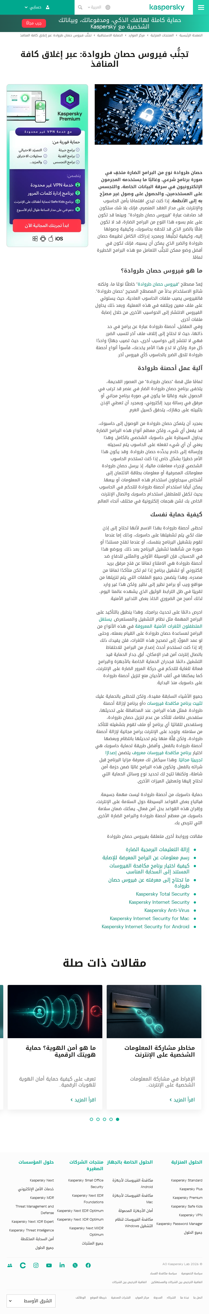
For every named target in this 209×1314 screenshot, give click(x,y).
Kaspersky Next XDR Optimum (80, 1219)
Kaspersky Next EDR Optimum (80, 1211)
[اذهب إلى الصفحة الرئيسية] (167, 7)
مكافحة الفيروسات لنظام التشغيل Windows (134, 1222)
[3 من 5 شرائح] (104, 1119)
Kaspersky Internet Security (159, 902)
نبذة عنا (184, 1297)
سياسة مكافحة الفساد (163, 1273)
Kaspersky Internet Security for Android (145, 926)
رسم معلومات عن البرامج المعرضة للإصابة (145, 857)
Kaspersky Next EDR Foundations (87, 1198)
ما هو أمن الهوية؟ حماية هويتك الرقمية (61, 1051)
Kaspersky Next (42, 1180)
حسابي (35, 7)
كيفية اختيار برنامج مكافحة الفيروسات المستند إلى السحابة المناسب (149, 868)
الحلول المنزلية (186, 1162)
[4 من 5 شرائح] (98, 1119)
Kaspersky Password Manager (179, 1224)
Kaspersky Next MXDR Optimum (86, 1231)
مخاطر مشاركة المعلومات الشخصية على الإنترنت (159, 1051)
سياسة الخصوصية (191, 1273)
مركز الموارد (142, 1297)
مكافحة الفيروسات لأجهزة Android (132, 1183)
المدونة (157, 1297)
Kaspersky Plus (191, 1189)
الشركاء (171, 1297)
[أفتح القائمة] (201, 7)
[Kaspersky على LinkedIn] (62, 1265)
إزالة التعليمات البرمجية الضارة (157, 849)
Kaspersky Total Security (162, 894)
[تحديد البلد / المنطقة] (107, 7)
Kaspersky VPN (190, 1215)
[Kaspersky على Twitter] (75, 1265)
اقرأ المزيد (184, 1100)
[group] (154, 1047)
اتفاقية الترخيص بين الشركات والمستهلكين (176, 1282)
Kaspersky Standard (186, 1180)
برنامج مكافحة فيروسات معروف (161, 752)
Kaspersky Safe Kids (186, 1206)
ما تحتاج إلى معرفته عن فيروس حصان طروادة (148, 882)
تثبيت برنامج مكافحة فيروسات (174, 703)
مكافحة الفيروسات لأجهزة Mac (132, 1198)
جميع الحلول (193, 1232)
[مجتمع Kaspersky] (23, 1265)
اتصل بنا (197, 1297)
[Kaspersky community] (10, 1265)
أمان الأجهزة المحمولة (135, 1211)
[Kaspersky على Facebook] (88, 1265)
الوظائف (81, 1297)
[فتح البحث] (80, 7)
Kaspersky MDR (42, 1198)
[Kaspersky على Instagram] (36, 1265)
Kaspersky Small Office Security (85, 1183)
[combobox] (95, 7)
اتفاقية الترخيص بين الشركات (129, 1282)
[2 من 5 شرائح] (111, 1119)
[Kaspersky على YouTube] (49, 1265)
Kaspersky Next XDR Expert (33, 1221)
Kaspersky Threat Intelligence (31, 1230)
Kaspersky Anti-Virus (167, 910)
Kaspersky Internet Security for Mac (149, 918)
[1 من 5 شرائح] (117, 1119)
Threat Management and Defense (35, 1209)
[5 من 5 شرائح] (91, 1119)
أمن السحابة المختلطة (37, 1239)
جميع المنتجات (92, 1243)
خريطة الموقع (98, 1297)
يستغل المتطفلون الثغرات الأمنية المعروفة (150, 622)
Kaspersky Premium (187, 1198)
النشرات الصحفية (121, 1297)
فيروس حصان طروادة (158, 284)
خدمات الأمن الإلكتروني (36, 1189)
